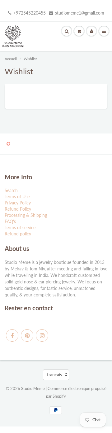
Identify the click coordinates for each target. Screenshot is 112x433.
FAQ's (10, 221)
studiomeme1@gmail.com (79, 12)
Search (11, 190)
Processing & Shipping (26, 215)
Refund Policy (18, 209)
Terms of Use (17, 196)
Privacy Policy (18, 202)
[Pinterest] (27, 335)
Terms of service (20, 227)
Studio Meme (33, 388)
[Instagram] (42, 335)
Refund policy (18, 233)
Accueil (11, 58)
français (54, 374)
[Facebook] (12, 335)
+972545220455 (29, 12)
